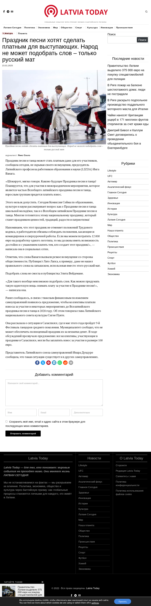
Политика (7, 33)
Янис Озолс (24, 155)
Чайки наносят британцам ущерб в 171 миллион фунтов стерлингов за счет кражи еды (127, 119)
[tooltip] (4, 11)
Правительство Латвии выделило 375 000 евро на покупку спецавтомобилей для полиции (125, 72)
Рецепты (112, 252)
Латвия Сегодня (116, 219)
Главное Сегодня (117, 192)
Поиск (111, 34)
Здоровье (112, 198)
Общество (113, 236)
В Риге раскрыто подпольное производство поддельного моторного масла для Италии (127, 104)
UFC (110, 176)
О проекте (121, 465)
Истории (112, 209)
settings (95, 603)
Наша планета (115, 230)
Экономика (113, 274)
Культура (112, 214)
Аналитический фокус (119, 187)
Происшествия (115, 247)
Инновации (113, 203)
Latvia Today (93, 588)
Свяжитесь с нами (126, 476)
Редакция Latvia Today (128, 471)
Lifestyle (111, 170)
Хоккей (111, 269)
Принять (123, 601)
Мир (109, 225)
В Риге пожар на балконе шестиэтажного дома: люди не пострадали (126, 89)
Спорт (110, 258)
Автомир (112, 181)
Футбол (111, 263)
